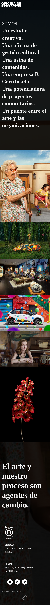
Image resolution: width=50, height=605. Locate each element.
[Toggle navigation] (47, 5)
